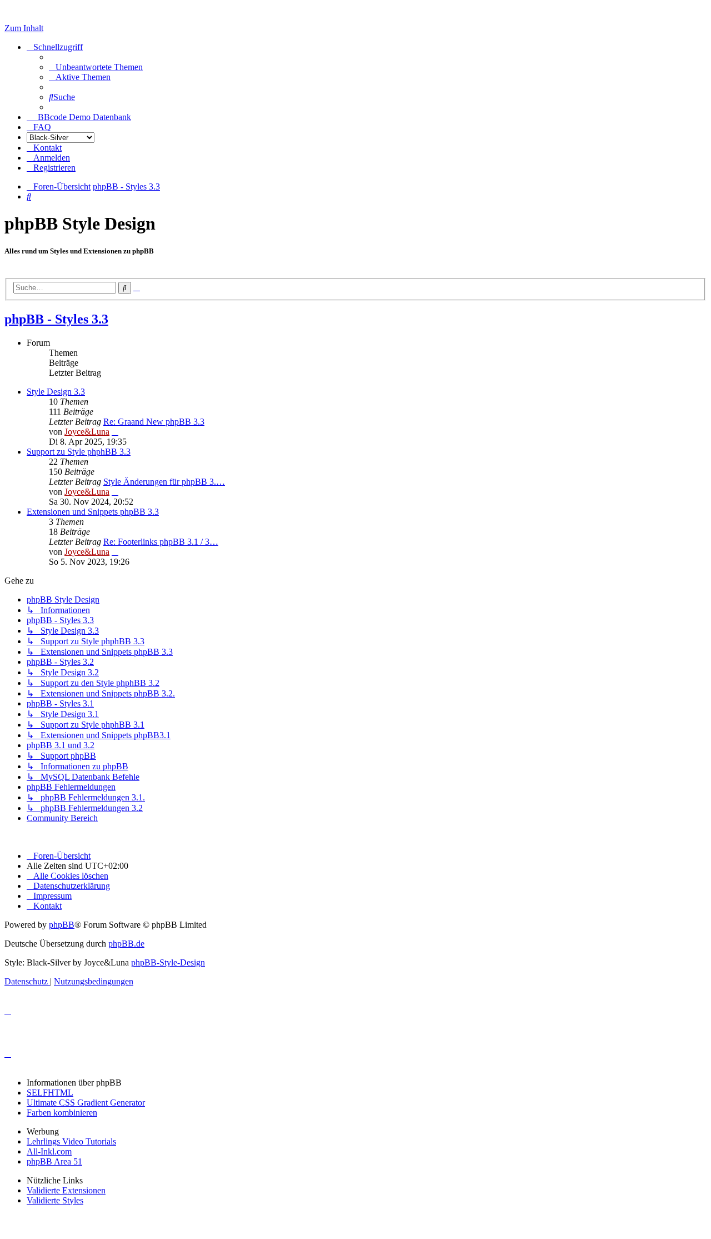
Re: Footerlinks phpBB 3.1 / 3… (160, 541)
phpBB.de (126, 943)
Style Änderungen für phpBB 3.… (164, 481)
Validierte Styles (55, 1200)
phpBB (61, 924)
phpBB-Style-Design (168, 962)
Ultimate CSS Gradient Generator (86, 1102)
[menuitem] (96, 67)
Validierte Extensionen (66, 1190)
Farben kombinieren (62, 1112)
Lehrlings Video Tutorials (71, 1141)
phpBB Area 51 (54, 1161)
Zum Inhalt (23, 28)
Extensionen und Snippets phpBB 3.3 (93, 511)
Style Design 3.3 (56, 391)
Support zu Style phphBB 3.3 (79, 451)
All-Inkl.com (49, 1151)
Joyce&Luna (86, 431)
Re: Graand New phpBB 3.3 (153, 421)
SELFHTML (50, 1092)
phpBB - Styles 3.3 (56, 319)
